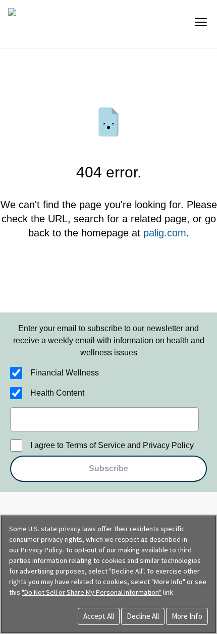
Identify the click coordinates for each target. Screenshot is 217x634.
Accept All (98, 616)
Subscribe (108, 468)
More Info (187, 616)
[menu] (201, 22)
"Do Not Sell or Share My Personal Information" (91, 592)
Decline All (143, 616)
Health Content (57, 393)
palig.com (164, 232)
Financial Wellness (64, 372)
